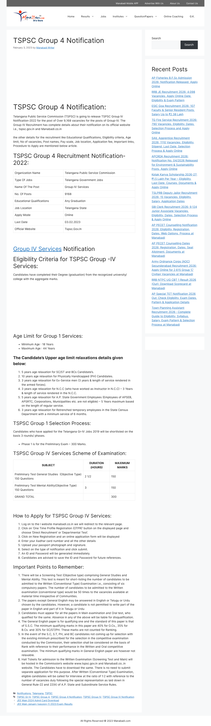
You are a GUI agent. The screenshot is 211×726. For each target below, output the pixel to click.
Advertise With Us (154, 3)
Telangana (38, 693)
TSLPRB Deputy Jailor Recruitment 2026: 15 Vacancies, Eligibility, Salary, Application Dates (174, 197)
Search (156, 38)
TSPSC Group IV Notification (118, 696)
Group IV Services (37, 248)
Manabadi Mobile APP (127, 3)
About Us (175, 3)
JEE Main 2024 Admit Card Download (38, 700)
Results (85, 16)
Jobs (103, 16)
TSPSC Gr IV (24, 696)
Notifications (24, 693)
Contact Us (192, 3)
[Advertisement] (74, 78)
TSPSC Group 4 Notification (66, 696)
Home (71, 16)
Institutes (118, 16)
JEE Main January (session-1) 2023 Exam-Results (45, 704)
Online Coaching (173, 16)
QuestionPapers (143, 16)
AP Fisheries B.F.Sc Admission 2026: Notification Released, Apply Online (175, 82)
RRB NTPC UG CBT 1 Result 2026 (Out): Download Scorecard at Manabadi (174, 284)
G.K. (192, 16)
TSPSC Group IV (92, 696)
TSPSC (49, 693)
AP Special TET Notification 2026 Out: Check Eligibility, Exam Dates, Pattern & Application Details (174, 298)
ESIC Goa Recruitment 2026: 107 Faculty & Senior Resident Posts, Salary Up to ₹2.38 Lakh (173, 110)
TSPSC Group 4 (41, 696)
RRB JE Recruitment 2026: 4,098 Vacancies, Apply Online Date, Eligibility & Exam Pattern (173, 96)
